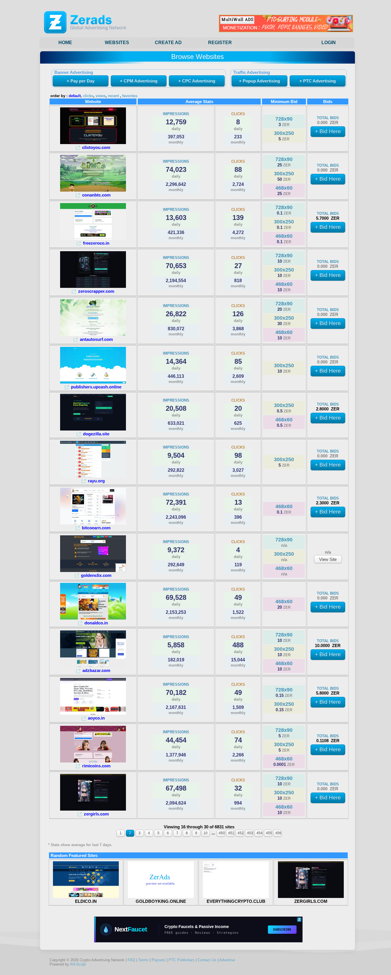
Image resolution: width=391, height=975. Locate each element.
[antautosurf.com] (93, 334)
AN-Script (78, 964)
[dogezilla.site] (93, 428)
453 (250, 833)
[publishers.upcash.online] (93, 382)
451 (231, 833)
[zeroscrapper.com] (93, 286)
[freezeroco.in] (93, 238)
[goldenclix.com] (93, 570)
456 (278, 833)
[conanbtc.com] (93, 190)
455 (269, 833)
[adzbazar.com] (93, 665)
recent (113, 96)
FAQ (131, 960)
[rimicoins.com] (93, 760)
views (101, 96)
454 (259, 833)
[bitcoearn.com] (93, 522)
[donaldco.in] (93, 618)
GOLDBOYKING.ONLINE (161, 901)
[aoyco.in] (93, 713)
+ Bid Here (328, 131)
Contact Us (207, 960)
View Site (328, 559)
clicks (88, 96)
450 (222, 833)
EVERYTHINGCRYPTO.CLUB (236, 901)
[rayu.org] (93, 475)
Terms (143, 960)
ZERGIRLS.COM (310, 901)
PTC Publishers (182, 960)
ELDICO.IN (86, 901)
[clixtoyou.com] (93, 142)
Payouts (158, 960)
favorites (129, 96)
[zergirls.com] (93, 809)
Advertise (227, 960)
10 (206, 833)
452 (241, 833)
